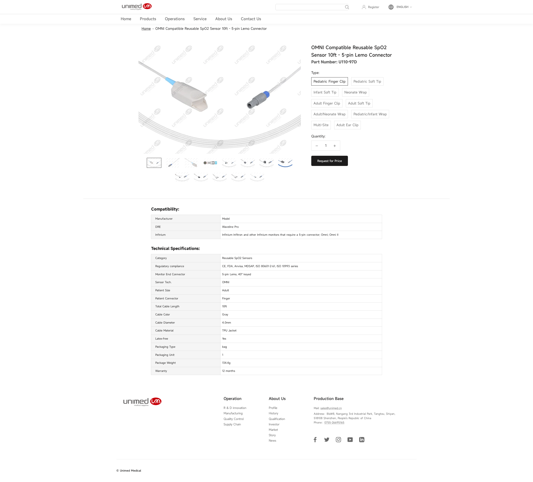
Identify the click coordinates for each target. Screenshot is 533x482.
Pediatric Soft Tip (367, 81)
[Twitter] (326, 439)
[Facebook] (315, 439)
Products (148, 18)
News (272, 440)
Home (126, 18)
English (402, 7)
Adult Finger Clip (327, 103)
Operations (175, 18)
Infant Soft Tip (325, 92)
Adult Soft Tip (359, 103)
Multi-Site (321, 125)
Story (272, 435)
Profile (273, 408)
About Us (223, 18)
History (273, 413)
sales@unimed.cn (331, 408)
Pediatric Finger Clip (330, 81)
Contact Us (251, 18)
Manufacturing (233, 413)
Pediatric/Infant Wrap (370, 114)
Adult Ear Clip (347, 125)
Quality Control (234, 419)
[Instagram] (338, 439)
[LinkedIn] (361, 439)
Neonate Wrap (355, 92)
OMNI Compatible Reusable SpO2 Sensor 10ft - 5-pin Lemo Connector (211, 28)
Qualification (277, 419)
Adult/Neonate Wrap (330, 114)
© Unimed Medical (128, 470)
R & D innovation (235, 408)
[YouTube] (350, 439)
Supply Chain (232, 424)
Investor (274, 424)
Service (200, 18)
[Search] (347, 7)
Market (273, 430)
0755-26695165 (334, 422)
